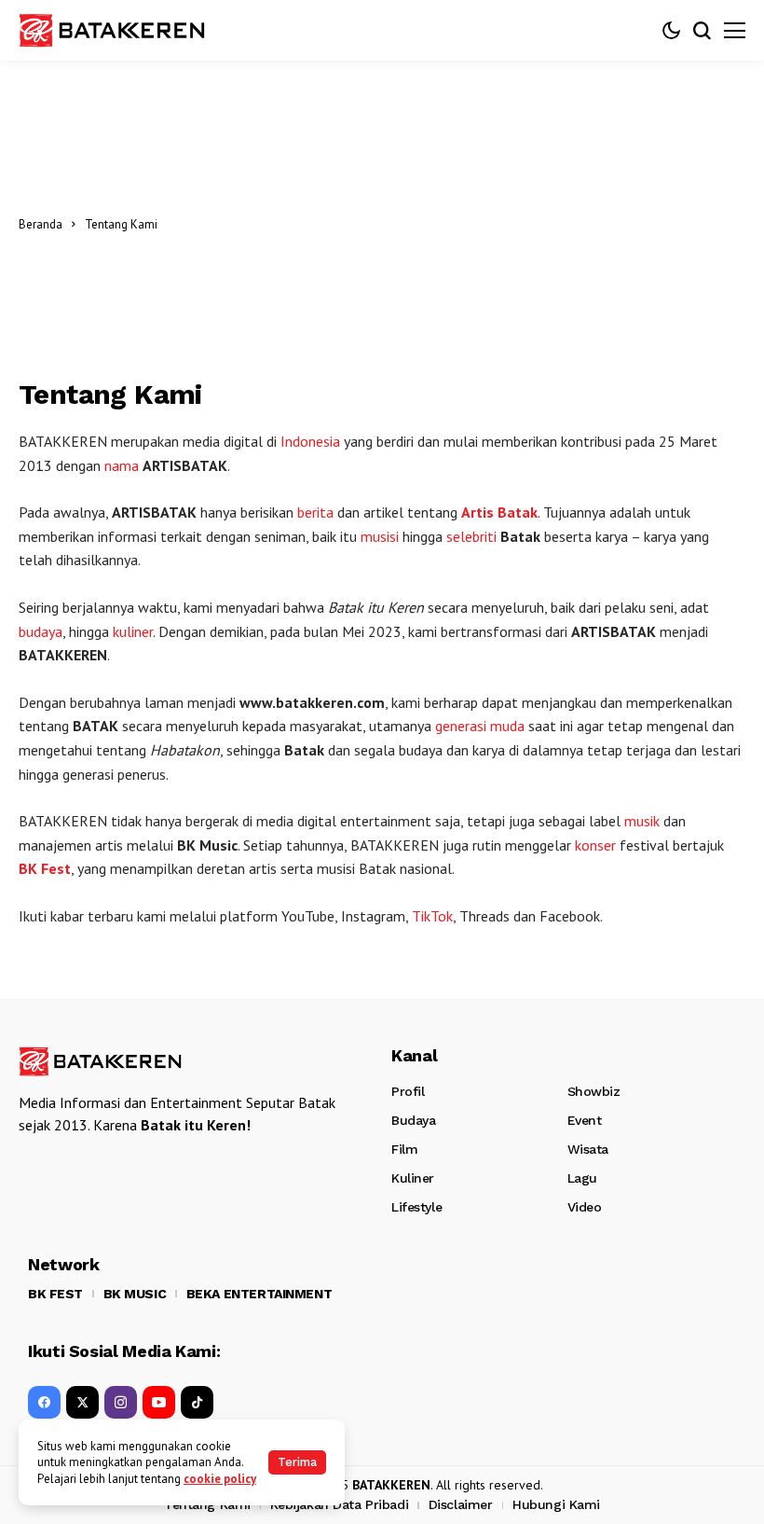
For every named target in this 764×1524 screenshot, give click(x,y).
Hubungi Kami (556, 1504)
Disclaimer (461, 1504)
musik (642, 820)
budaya (40, 631)
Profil (407, 1091)
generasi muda (480, 725)
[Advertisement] (456, 223)
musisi (380, 536)
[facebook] (44, 1402)
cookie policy (220, 1479)
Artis (477, 512)
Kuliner (412, 1178)
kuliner (133, 631)
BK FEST (55, 1293)
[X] (82, 1402)
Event (584, 1120)
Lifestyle (416, 1206)
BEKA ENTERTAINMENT (259, 1293)
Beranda (40, 224)
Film (404, 1149)
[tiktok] (197, 1402)
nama (121, 465)
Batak (518, 512)
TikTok (432, 916)
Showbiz (594, 1091)
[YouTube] (159, 1402)
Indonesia (310, 441)
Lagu (582, 1178)
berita (315, 512)
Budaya (413, 1120)
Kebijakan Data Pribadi (339, 1504)
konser (595, 845)
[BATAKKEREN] (112, 30)
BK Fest (45, 868)
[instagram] (120, 1402)
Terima (297, 1462)
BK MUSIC (135, 1293)
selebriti (471, 536)
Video (584, 1206)
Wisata (587, 1149)
